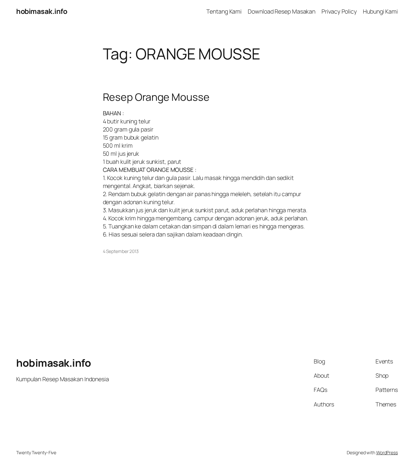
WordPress (387, 452)
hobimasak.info (41, 11)
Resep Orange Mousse (156, 97)
